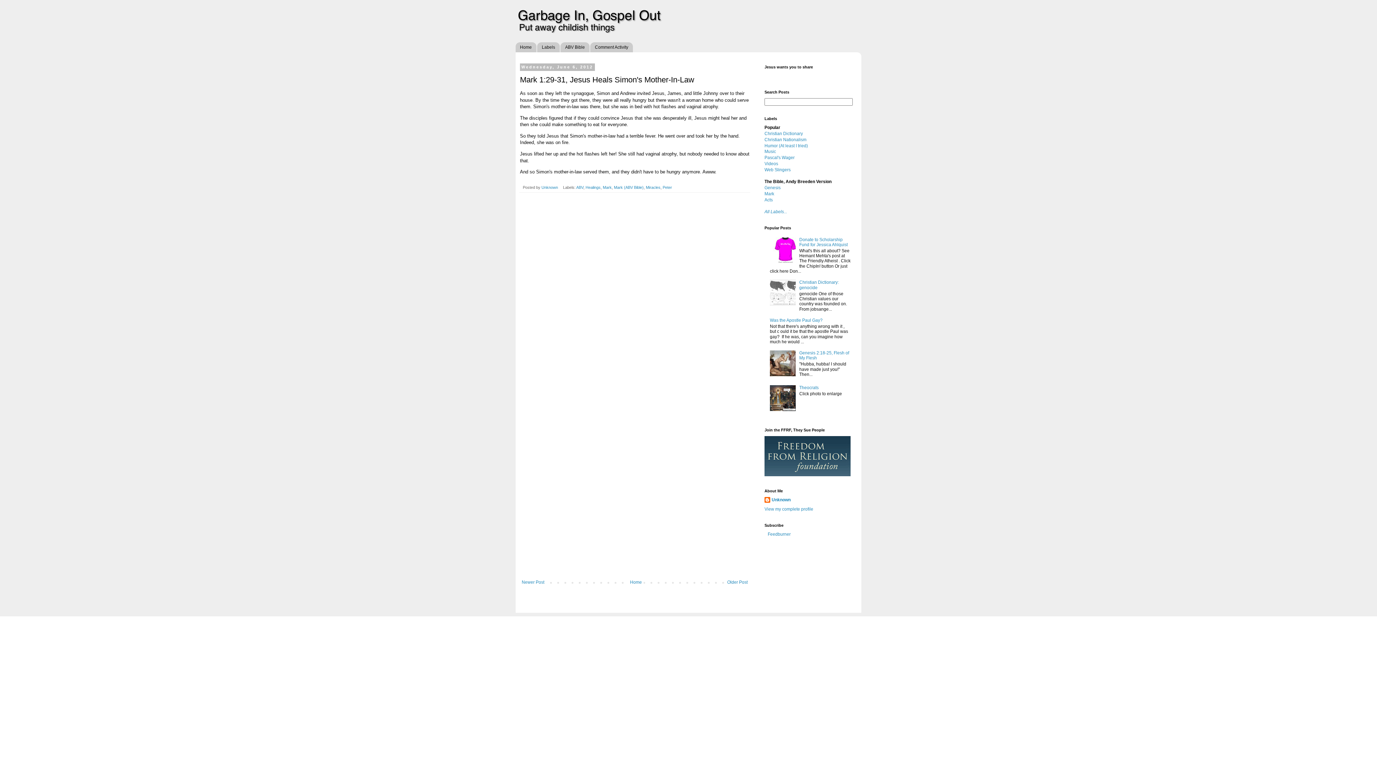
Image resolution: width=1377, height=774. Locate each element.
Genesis (773, 187)
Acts (769, 199)
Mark (607, 187)
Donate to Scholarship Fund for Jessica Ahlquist (823, 242)
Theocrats (809, 387)
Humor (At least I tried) (786, 145)
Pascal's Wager (780, 157)
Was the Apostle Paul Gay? (796, 320)
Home (526, 47)
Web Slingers (778, 169)
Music (770, 151)
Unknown (550, 187)
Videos (771, 163)
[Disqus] (634, 298)
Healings (593, 187)
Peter (667, 187)
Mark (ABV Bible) (629, 187)
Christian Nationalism (785, 139)
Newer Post (533, 582)
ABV (579, 187)
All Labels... (776, 211)
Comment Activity (611, 47)
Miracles (653, 187)
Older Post (737, 582)
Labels (548, 47)
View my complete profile (789, 509)
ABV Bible (575, 47)
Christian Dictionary (784, 133)
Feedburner (779, 534)
